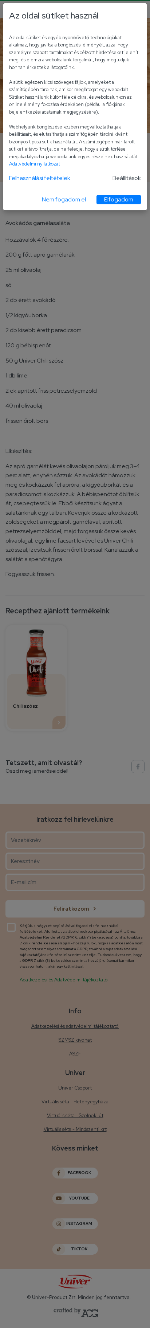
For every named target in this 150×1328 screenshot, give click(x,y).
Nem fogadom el (64, 199)
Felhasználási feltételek (39, 178)
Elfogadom (118, 199)
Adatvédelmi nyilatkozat (34, 164)
